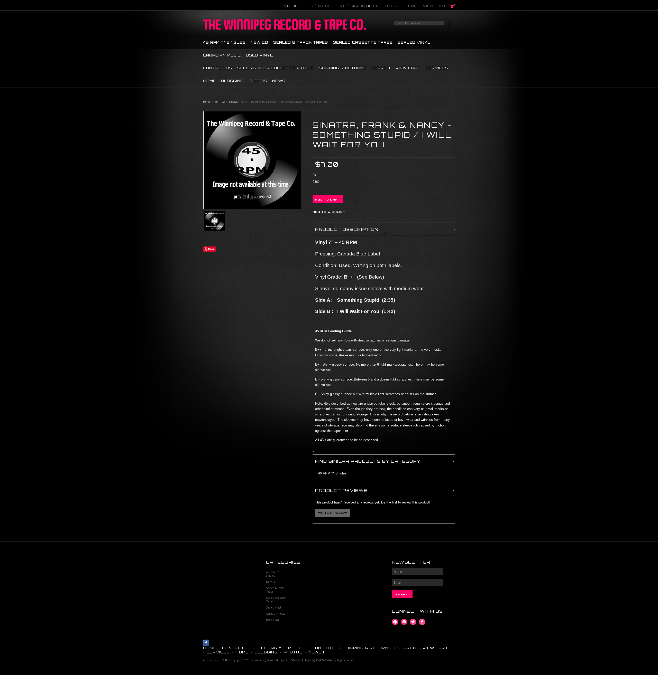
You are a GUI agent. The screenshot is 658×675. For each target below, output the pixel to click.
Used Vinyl (259, 55)
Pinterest (395, 622)
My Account (331, 6)
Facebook (422, 622)
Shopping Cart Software (318, 660)
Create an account (395, 6)
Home (207, 101)
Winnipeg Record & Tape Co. (284, 24)
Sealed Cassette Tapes (362, 42)
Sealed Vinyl (414, 42)
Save (211, 249)
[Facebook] (206, 643)
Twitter (413, 622)
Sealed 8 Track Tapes (300, 42)
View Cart (434, 6)
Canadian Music (222, 55)
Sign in (357, 6)
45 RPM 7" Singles (224, 42)
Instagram (404, 622)
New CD (259, 42)
